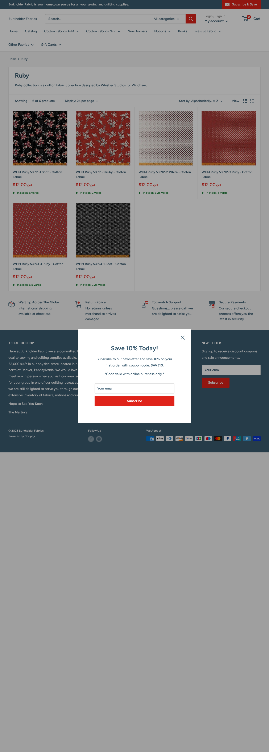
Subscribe (134, 401)
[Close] (183, 337)
